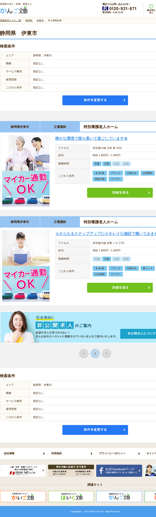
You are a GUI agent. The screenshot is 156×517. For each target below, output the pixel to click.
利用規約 (56, 453)
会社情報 (9, 453)
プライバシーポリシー (112, 453)
